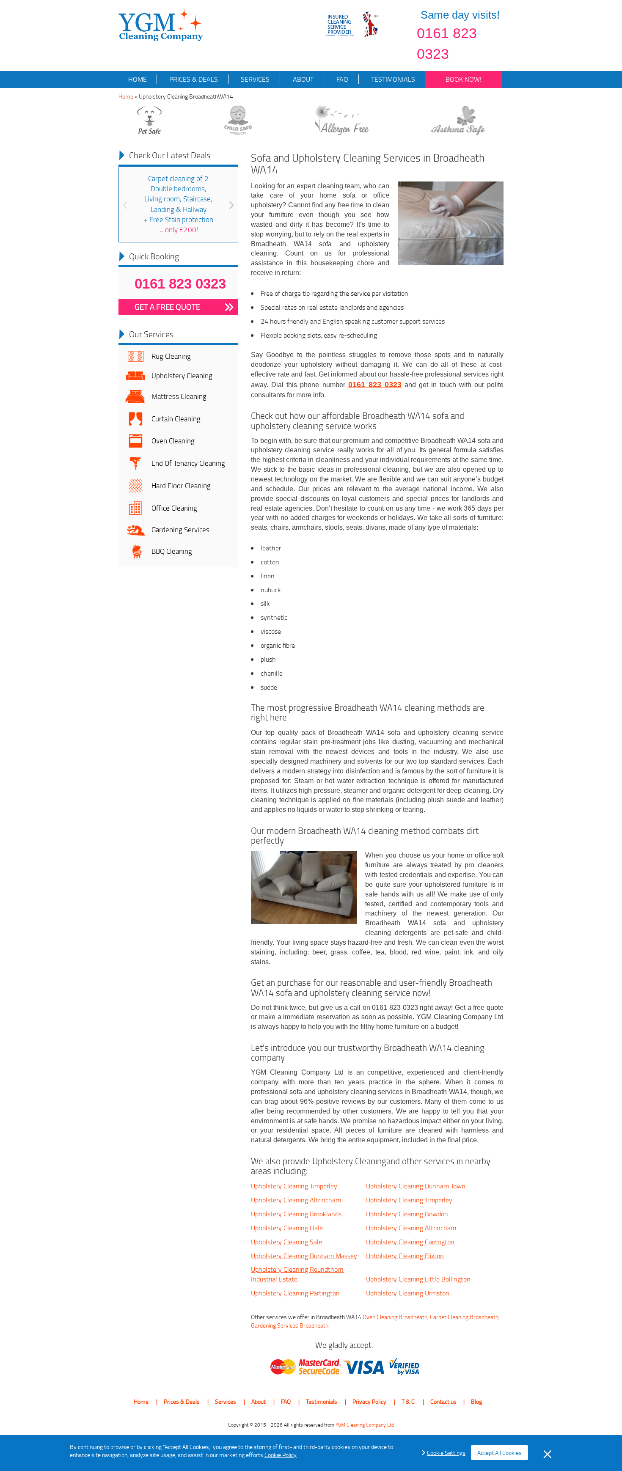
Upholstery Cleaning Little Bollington (418, 1279)
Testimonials (392, 79)
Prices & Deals (193, 79)
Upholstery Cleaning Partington (295, 1293)
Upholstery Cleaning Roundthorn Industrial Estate (297, 1274)
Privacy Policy (369, 1401)
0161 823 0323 (447, 43)
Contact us (443, 1401)
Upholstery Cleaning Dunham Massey (304, 1255)
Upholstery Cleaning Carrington (410, 1241)
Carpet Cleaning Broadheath (464, 1317)
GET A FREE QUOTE (167, 306)
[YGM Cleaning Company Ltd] (161, 23)
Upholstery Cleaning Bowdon (407, 1213)
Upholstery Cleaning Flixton (405, 1255)
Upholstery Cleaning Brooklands (296, 1213)
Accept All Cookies (499, 1453)
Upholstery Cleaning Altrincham (296, 1199)
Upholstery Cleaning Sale (286, 1241)
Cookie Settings (446, 1453)
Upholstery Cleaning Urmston (407, 1293)
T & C (408, 1401)
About (302, 79)
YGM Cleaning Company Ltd (365, 1424)
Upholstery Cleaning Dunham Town (415, 1186)
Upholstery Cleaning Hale (287, 1227)
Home (137, 79)
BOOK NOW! (464, 79)
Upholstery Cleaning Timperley (294, 1186)
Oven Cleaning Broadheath (395, 1317)
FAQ (341, 79)
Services (254, 79)
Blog (476, 1401)
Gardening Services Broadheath (289, 1325)
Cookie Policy (280, 1455)
